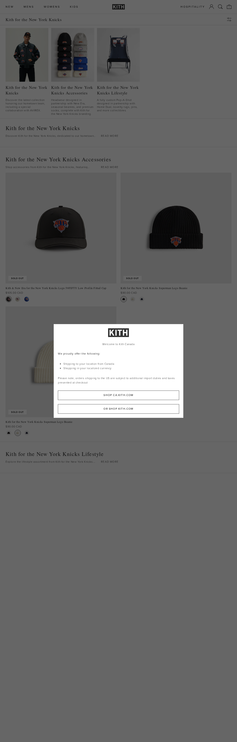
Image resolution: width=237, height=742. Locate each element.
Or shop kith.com (118, 409)
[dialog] (118, 371)
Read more (109, 135)
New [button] (10, 7)
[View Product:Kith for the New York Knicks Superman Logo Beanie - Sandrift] (132, 299)
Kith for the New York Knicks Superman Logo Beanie (154, 288)
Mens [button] (29, 7)
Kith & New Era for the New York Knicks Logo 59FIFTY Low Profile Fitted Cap (56, 288)
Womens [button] (52, 7)
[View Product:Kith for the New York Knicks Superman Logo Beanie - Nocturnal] (141, 299)
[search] (220, 6)
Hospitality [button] (193, 7)
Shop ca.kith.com (118, 395)
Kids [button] (74, 7)
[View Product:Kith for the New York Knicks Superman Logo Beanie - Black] (123, 299)
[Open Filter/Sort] (230, 19)
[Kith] (118, 6)
